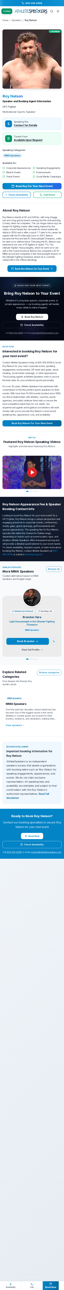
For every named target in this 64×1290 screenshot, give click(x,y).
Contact (6, 11)
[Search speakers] (52, 11)
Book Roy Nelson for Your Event (32, 268)
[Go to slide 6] (37, 491)
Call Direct (49, 195)
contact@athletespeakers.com (45, 333)
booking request (33, 554)
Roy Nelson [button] (12, 96)
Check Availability (18, 195)
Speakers (16, 20)
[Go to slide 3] (31, 491)
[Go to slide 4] (33, 491)
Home (5, 20)
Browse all (53, 569)
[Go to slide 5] (35, 491)
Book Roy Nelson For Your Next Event (32, 423)
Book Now (33, 836)
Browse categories (49, 672)
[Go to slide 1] (27, 491)
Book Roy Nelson (34, 317)
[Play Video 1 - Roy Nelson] (32, 472)
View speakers (14, 725)
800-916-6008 (16, 333)
